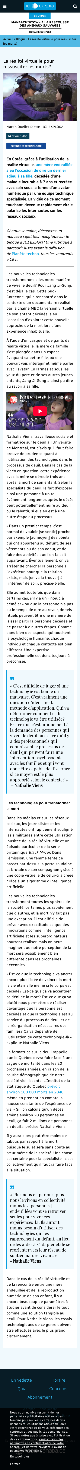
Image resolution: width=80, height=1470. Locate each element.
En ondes (40, 15)
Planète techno (25, 253)
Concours (58, 1388)
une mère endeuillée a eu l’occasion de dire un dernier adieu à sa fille (39, 170)
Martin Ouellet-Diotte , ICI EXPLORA (35, 127)
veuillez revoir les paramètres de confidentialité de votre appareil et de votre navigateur (37, 1443)
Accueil (8, 39)
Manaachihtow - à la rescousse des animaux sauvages (40, 23)
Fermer (15, 1464)
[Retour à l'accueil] (40, 6)
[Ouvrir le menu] (4, 6)
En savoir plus (19, 1456)
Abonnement (40, 1396)
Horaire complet (40, 31)
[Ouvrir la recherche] (75, 6)
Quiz (21, 1388)
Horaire (58, 1379)
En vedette (21, 1379)
